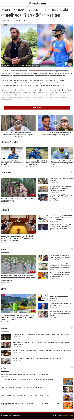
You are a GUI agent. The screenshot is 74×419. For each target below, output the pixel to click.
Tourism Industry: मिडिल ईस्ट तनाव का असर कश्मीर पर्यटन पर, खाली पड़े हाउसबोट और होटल (25, 395)
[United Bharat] (37, 3)
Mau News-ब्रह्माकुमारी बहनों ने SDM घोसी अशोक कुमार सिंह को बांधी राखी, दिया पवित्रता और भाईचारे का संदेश (61, 188)
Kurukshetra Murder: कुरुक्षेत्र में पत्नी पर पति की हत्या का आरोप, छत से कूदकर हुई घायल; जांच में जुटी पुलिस (60, 257)
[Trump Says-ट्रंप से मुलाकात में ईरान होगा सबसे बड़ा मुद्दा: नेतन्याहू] (43, 306)
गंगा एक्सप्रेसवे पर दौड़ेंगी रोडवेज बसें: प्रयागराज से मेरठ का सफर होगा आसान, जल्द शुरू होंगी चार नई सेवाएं (27, 379)
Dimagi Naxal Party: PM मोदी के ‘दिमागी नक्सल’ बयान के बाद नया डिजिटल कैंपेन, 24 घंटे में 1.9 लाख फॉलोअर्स (61, 218)
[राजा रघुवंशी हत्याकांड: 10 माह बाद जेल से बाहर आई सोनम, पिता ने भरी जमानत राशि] (68, 389)
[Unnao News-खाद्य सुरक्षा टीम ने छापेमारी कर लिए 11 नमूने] (43, 181)
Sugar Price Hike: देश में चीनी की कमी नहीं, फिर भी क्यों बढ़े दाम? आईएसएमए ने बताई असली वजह (37, 358)
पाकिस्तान (36, 71)
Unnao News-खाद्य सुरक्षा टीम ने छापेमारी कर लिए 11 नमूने (61, 180)
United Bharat (6, 20)
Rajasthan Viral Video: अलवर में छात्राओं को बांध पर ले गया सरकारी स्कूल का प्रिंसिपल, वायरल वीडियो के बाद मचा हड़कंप (18, 278)
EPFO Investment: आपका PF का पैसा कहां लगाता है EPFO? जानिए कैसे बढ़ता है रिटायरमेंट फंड (61, 297)
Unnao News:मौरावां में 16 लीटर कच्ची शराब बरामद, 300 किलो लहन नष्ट (18, 200)
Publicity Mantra (68, 416)
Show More (36, 108)
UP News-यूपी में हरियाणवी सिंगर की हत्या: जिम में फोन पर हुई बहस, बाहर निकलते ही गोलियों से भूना (61, 197)
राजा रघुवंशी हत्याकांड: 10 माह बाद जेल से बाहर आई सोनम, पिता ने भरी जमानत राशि (22, 387)
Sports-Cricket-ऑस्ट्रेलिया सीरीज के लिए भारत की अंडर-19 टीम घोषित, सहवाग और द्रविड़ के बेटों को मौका (37, 163)
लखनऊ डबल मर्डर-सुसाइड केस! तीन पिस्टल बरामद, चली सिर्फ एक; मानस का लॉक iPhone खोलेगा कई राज (60, 275)
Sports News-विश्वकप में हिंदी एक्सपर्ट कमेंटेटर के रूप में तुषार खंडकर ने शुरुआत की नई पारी (62, 163)
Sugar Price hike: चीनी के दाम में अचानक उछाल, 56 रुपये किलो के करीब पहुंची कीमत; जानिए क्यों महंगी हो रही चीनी (42, 350)
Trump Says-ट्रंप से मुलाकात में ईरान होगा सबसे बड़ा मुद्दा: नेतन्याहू (60, 305)
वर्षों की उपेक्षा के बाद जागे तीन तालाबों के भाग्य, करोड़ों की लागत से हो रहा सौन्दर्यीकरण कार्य (24, 374)
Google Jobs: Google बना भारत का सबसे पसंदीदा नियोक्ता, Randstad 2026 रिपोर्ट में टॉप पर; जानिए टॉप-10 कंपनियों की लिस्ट (18, 317)
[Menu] (2, 4)
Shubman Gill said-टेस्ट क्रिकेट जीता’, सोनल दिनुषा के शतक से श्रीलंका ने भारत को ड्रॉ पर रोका (12, 163)
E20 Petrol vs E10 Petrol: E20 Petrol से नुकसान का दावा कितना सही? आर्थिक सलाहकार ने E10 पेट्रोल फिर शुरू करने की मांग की (61, 227)
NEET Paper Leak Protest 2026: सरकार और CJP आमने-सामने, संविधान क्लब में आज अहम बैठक (60, 313)
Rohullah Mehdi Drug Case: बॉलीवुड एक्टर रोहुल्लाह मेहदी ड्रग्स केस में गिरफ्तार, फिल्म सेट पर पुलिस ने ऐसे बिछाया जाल (60, 266)
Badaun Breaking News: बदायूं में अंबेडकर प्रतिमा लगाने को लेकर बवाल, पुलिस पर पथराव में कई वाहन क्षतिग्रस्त (41, 334)
